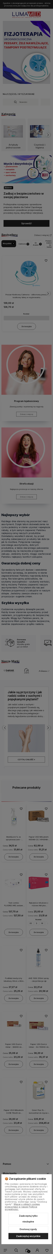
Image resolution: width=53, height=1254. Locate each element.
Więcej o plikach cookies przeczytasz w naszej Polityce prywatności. (22, 1207)
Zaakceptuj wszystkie (28, 1236)
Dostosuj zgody (28, 1229)
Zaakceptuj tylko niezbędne (28, 1218)
